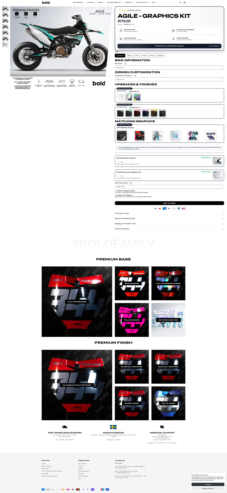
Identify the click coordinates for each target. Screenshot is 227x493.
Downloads (45, 473)
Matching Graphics (113, 2)
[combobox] (169, 187)
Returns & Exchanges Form (49, 476)
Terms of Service (46, 466)
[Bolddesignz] (46, 2)
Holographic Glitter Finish (77, 385)
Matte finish (168, 403)
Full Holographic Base (168, 283)
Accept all (208, 484)
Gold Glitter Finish (168, 367)
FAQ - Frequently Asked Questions (52, 471)
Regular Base (132, 283)
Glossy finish (132, 403)
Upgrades (128, 2)
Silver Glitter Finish (132, 367)
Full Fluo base (131, 320)
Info (153, 2)
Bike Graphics (78, 2)
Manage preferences (208, 488)
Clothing (90, 2)
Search (44, 463)
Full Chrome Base (77, 301)
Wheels (100, 2)
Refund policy (46, 468)
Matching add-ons (168, 320)
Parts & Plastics (141, 2)
